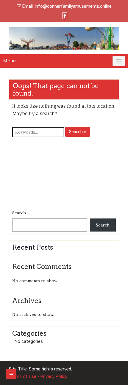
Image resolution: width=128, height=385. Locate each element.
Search (19, 213)
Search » (77, 131)
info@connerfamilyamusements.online (73, 6)
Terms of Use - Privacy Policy (38, 376)
